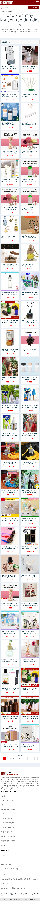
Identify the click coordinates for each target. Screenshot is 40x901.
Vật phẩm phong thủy (8, 864)
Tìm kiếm (33, 7)
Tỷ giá (12, 894)
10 (32, 759)
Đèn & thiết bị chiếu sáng (9, 869)
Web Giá (36, 894)
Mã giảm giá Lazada (7, 836)
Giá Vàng (30, 894)
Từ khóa (10, 11)
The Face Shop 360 (21, 894)
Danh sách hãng (6, 818)
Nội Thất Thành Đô (30, 899)
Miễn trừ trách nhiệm (7, 809)
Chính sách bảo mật (7, 800)
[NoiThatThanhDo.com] (9, 2)
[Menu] (37, 2)
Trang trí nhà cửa (6, 860)
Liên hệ (2, 845)
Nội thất (3, 855)
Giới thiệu (3, 796)
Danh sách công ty (7, 823)
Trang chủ (3, 11)
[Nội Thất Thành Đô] (9, 773)
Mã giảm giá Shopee (7, 841)
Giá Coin (2, 896)
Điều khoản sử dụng (7, 805)
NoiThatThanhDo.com (16, 899)
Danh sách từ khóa (7, 827)
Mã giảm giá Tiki (6, 832)
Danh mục (4, 814)
